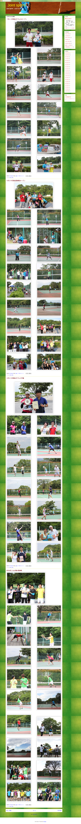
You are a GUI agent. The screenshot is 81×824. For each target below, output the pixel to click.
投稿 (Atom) (35, 814)
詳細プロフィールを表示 (69, 28)
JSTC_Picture (67, 37)
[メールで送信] (26, 176)
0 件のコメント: (21, 175)
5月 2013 (67, 62)
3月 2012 (67, 87)
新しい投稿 (9, 810)
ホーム (34, 810)
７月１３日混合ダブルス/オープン (17, 19)
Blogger (45, 821)
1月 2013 (67, 70)
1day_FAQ (67, 33)
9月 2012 (67, 77)
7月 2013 (67, 58)
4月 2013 (67, 64)
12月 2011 (67, 90)
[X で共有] (28, 176)
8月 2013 (67, 56)
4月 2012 (67, 85)
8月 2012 (67, 79)
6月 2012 (67, 83)
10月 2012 (67, 75)
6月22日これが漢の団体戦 (14, 570)
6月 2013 (67, 60)
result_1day (11, 177)
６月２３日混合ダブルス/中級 (15, 378)
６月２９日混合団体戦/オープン (16, 180)
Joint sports (16, 5)
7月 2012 (67, 81)
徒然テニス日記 (68, 45)
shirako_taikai (67, 43)
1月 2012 (67, 89)
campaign (67, 35)
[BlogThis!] (27, 176)
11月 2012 (67, 73)
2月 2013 (67, 68)
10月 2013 (67, 54)
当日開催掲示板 (68, 96)
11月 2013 (67, 53)
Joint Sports (68, 18)
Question (67, 39)
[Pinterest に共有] (30, 176)
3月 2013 (67, 66)
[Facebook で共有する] (29, 176)
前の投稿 (59, 810)
